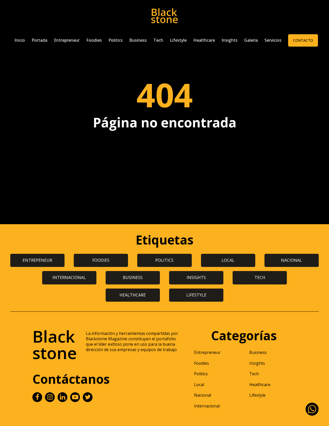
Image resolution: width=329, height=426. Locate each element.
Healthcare (204, 40)
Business (138, 40)
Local (199, 384)
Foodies (94, 40)
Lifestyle (178, 40)
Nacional (202, 395)
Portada (39, 40)
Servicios (272, 40)
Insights (229, 40)
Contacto (303, 40)
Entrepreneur (67, 40)
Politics (115, 40)
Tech (158, 40)
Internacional (207, 406)
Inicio (19, 40)
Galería (251, 40)
